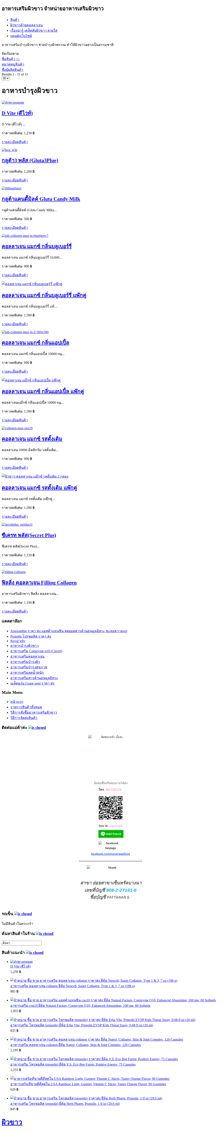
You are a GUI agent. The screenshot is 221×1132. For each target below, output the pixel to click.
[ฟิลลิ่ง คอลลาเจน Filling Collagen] (14, 572)
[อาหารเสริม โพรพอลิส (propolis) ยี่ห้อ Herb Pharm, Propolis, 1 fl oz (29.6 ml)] (86, 1098)
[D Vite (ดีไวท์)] (13, 102)
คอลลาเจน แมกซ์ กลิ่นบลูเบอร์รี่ (37, 246)
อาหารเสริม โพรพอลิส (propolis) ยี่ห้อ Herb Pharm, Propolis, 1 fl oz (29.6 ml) (65, 1103)
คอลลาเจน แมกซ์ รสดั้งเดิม (32, 439)
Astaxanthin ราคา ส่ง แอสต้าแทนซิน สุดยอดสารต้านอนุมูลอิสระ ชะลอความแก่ (68, 631)
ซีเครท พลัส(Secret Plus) (29, 535)
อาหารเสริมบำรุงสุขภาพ (28, 667)
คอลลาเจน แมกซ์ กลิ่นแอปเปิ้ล (35, 343)
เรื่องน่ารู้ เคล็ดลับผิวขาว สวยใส (33, 30)
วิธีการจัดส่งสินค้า (23, 718)
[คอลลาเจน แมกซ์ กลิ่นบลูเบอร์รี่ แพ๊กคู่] (32, 284)
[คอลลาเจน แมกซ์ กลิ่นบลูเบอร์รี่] (25, 236)
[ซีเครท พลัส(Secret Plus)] (17, 524)
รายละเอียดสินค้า (15, 142)
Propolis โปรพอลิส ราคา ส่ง (30, 636)
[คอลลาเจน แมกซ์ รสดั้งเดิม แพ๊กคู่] (35, 476)
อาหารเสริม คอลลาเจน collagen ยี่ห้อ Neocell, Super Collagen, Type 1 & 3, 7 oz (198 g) (72, 986)
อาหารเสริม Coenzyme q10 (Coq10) (36, 651)
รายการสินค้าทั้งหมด (26, 707)
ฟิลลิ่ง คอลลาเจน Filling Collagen (39, 582)
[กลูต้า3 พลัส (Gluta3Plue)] (9, 150)
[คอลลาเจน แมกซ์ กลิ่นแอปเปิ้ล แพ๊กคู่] (31, 380)
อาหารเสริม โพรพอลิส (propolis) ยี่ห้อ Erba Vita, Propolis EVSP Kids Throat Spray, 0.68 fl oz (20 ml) (81, 1025)
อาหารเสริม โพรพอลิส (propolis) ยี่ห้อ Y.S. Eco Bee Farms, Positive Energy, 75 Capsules (73, 1064)
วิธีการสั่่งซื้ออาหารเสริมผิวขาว (33, 712)
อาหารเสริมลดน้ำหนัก (27, 672)
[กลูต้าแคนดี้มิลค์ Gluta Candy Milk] (12, 188)
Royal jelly (17, 641)
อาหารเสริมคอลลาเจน (27, 656)
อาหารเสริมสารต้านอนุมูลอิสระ (34, 678)
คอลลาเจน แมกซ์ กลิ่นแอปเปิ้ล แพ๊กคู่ (43, 391)
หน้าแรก (16, 702)
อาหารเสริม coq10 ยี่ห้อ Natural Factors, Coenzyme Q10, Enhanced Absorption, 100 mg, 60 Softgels (80, 1005)
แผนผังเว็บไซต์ (21, 36)
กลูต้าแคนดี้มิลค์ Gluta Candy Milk (41, 199)
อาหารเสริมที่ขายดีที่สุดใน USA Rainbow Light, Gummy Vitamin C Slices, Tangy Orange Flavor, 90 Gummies (88, 1084)
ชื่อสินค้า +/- (11, 59)
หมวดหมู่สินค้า (13, 64)
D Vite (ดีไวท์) (17, 113)
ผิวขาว (12, 1122)
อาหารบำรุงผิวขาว (24, 645)
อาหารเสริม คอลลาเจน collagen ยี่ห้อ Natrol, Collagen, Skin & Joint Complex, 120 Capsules (75, 1045)
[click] (37, 727)
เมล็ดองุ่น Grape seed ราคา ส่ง (32, 683)
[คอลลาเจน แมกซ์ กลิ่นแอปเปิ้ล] (25, 332)
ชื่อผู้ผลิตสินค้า (12, 70)
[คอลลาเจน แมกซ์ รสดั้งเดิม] (17, 428)
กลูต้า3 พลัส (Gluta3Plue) (30, 160)
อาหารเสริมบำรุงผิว (25, 662)
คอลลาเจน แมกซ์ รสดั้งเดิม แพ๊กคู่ (39, 488)
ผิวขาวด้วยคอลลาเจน (26, 25)
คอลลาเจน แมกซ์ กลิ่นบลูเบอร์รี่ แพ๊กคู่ (44, 295)
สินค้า (14, 20)
